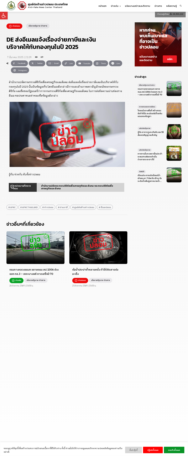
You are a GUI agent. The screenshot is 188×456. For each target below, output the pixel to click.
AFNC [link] (13, 207)
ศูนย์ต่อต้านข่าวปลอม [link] (84, 207)
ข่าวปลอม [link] (48, 207)
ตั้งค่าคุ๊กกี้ (133, 450)
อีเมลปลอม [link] (106, 207)
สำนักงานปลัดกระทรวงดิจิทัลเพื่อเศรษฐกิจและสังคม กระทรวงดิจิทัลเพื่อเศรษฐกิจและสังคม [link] (77, 187)
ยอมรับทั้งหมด (174, 450)
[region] (94, 449)
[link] (4, 15)
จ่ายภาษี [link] (64, 207)
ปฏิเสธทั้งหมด (152, 450)
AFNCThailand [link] (30, 207)
